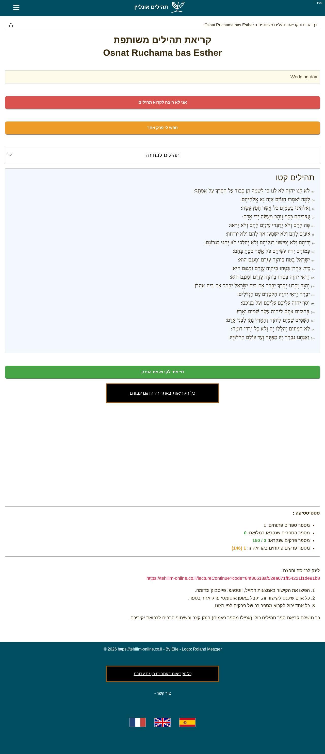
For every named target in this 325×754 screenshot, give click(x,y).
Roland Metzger (207, 649)
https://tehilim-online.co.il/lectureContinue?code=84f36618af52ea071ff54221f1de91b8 (233, 578)
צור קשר (164, 693)
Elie (174, 649)
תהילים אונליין (151, 7)
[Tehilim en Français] (137, 722)
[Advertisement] (162, 453)
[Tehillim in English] (162, 722)
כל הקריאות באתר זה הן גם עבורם (162, 393)
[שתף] (11, 25)
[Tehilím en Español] (187, 722)
